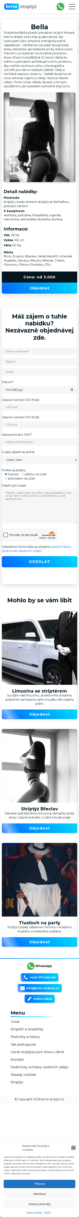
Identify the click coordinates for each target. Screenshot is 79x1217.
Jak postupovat (23, 1044)
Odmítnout (39, 1193)
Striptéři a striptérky (27, 1029)
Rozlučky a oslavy (25, 1037)
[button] (73, 1148)
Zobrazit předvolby (39, 1204)
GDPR (47, 1212)
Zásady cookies (34, 1212)
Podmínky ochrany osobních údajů (39, 1067)
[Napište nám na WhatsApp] (60, 6)
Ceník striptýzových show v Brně (37, 1052)
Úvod (15, 1022)
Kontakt (17, 1060)
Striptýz (17, 1082)
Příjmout (40, 1183)
